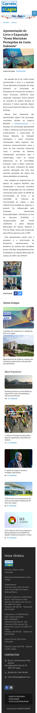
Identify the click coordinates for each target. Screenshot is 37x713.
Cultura (14, 22)
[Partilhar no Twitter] (20, 294)
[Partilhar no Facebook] (15, 294)
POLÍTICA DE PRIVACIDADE (19, 701)
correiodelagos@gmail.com (19, 677)
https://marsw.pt (21, 123)
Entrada (6, 22)
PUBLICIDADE (14, 699)
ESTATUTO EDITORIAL (17, 697)
